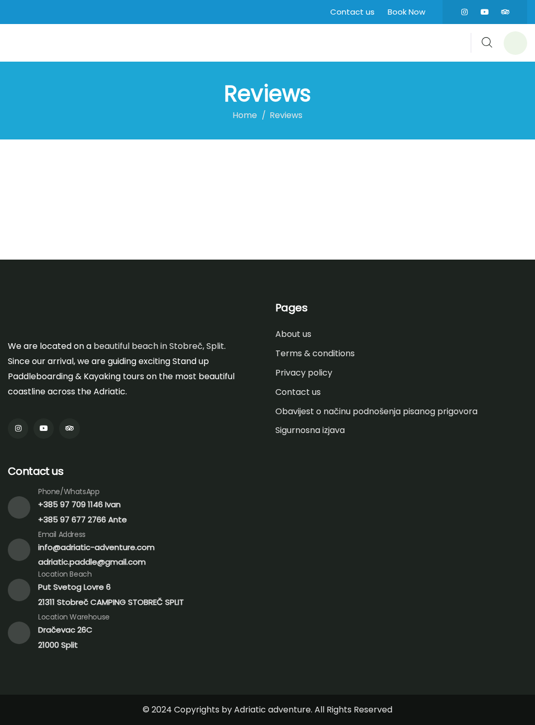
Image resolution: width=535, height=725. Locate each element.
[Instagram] (464, 12)
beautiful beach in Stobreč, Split (159, 346)
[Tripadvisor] (505, 12)
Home (244, 115)
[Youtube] (485, 12)
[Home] (53, 42)
